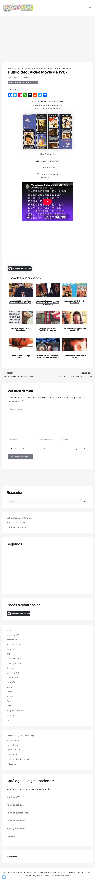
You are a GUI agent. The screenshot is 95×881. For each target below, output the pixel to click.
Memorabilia (13, 740)
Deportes (11, 836)
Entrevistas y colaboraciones (20, 735)
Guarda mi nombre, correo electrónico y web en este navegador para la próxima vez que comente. (48, 449)
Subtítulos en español (17, 527)
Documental (12, 677)
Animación (12, 639)
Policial (10, 696)
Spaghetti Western (15, 710)
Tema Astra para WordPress (56, 875)
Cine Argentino (14, 663)
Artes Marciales (14, 644)
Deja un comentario (15, 77)
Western (10, 715)
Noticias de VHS (14, 749)
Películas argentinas (16, 820)
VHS (35, 82)
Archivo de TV (13, 635)
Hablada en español (16, 522)
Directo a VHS (13, 673)
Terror (9, 701)
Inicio (9, 630)
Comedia (11, 668)
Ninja (9, 691)
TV (8, 720)
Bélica (10, 654)
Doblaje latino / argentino (19, 518)
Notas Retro (12, 745)
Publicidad (28, 77)
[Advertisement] (47, 35)
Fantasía (11, 682)
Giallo (9, 687)
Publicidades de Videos (29, 68)
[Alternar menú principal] (90, 8)
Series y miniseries (16, 828)
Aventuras (11, 649)
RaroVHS (12, 68)
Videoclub (11, 764)
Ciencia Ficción (14, 658)
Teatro (9, 705)
